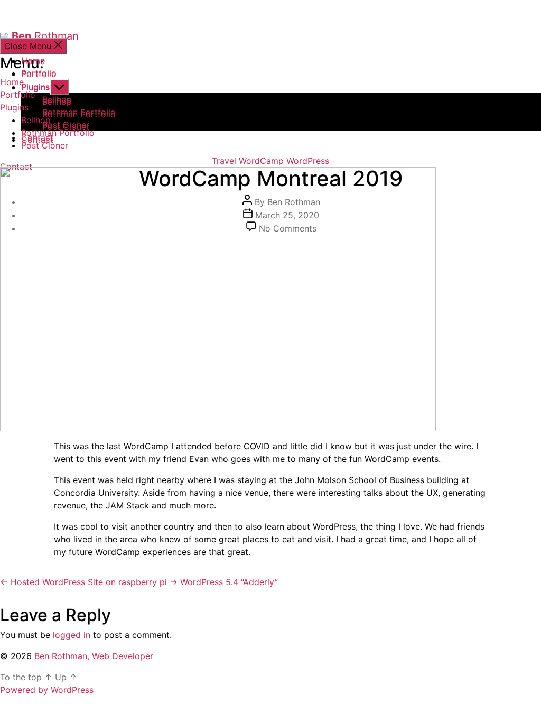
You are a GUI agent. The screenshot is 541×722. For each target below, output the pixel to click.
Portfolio (17, 94)
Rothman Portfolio (79, 114)
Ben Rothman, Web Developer (93, 656)
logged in (71, 635)
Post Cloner (65, 127)
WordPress (307, 160)
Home (33, 60)
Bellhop (57, 101)
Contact (16, 166)
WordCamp (261, 160)
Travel (224, 160)
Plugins (14, 107)
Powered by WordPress (47, 689)
